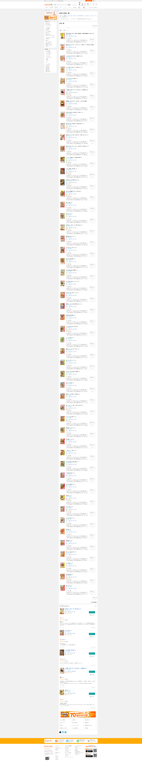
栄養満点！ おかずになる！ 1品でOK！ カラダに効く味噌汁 (73, 15)
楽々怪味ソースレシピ (70, 439)
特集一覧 (47, 40)
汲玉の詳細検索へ (94, 602)
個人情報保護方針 (77, 751)
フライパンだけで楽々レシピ (71, 416)
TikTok (56, 757)
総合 (46, 7)
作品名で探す (48, 66)
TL (65, 7)
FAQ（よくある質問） (68, 752)
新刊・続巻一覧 (48, 24)
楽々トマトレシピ (69, 585)
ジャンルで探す (48, 64)
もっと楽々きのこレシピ (70, 518)
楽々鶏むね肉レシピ (69, 574)
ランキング (57, 750)
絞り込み (55, 4)
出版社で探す (48, 70)
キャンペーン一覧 (48, 41)
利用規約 (76, 750)
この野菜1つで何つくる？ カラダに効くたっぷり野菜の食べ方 (77, 89)
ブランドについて (77, 748)
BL (60, 7)
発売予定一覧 (48, 23)
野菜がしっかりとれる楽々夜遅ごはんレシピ (74, 303)
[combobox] (62, 5)
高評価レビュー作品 (49, 45)
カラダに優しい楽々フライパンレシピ (72, 281)
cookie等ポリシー (77, 753)
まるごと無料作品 (48, 31)
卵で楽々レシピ (68, 495)
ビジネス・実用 (48, 57)
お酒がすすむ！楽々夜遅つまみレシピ (72, 179)
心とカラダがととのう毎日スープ (72, 78)
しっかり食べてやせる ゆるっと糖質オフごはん (74, 56)
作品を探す (66, 748)
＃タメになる (62, 685)
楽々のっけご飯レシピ (70, 382)
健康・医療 (75, 81)
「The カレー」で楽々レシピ (71, 450)
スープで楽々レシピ (69, 563)
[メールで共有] (63, 732)
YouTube (56, 758)
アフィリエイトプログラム (69, 757)
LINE (56, 753)
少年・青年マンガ (51, 7)
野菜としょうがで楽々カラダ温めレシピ (73, 394)
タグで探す (47, 65)
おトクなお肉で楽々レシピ (70, 484)
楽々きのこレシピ (69, 213)
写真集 (47, 59)
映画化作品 (47, 29)
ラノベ (70, 7)
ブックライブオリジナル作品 (50, 37)
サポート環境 (67, 751)
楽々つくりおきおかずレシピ (71, 551)
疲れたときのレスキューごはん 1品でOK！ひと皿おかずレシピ (77, 146)
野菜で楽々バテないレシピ (70, 427)
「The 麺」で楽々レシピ (70, 472)
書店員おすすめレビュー (49, 43)
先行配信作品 (48, 38)
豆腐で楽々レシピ (69, 540)
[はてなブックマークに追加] (65, 733)
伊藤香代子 (63, 639)
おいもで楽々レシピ (88, 15)
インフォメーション (68, 753)
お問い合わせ (67, 754)
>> (95, 27)
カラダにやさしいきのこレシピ (71, 247)
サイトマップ (77, 754)
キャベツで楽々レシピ (70, 337)
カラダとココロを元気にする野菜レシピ (73, 371)
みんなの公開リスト (49, 42)
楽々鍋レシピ (68, 529)
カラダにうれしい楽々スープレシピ (72, 292)
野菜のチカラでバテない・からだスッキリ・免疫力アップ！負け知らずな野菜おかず (81, 44)
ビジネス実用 (79, 7)
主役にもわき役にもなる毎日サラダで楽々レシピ (74, 112)
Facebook (56, 759)
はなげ (63, 677)
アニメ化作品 (48, 27)
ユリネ (63, 617)
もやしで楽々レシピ (69, 506)
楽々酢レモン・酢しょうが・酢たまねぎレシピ (74, 225)
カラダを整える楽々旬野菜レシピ (72, 270)
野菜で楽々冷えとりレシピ (70, 236)
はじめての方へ (91, 7)
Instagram (56, 755)
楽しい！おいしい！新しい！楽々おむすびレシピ (74, 405)
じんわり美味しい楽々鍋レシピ (71, 168)
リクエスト (66, 755)
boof (62, 699)
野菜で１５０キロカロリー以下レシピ (72, 349)
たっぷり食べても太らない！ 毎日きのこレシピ (74, 67)
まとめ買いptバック (48, 34)
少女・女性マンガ (56, 7)
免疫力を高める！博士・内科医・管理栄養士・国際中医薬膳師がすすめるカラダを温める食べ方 (82, 33)
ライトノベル (48, 54)
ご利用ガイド (96, 7)
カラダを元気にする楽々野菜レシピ (72, 461)
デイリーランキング (49, 25)
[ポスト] (60, 732)
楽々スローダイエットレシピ (71, 360)
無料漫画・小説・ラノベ (59, 748)
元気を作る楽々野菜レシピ (70, 315)
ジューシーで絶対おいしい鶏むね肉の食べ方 (74, 157)
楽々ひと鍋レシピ (69, 202)
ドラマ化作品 (48, 28)
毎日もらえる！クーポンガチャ (50, 35)
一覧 (96, 606)
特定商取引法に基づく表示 (79, 752)
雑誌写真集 (84, 7)
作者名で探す (48, 67)
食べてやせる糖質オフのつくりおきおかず (73, 191)
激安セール (47, 32)
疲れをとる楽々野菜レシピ (70, 258)
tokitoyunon (64, 659)
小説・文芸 (74, 7)
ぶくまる (47, 46)
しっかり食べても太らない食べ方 (72, 326)
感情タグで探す (48, 71)
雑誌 (47, 58)
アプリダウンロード (68, 749)
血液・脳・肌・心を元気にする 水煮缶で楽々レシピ (75, 123)
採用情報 (76, 749)
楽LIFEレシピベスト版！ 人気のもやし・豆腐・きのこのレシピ (77, 134)
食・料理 (74, 36)
